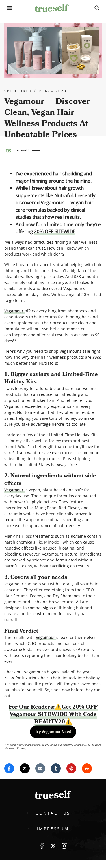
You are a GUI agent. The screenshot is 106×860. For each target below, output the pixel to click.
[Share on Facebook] (9, 768)
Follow (53, 846)
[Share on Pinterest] (71, 768)
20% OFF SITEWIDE (54, 231)
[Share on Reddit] (87, 768)
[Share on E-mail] (40, 768)
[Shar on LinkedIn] (56, 768)
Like (42, 846)
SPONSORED (18, 91)
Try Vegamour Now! (53, 731)
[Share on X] (25, 768)
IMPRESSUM (53, 828)
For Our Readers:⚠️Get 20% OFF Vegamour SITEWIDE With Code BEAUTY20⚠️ (53, 714)
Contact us (53, 813)
